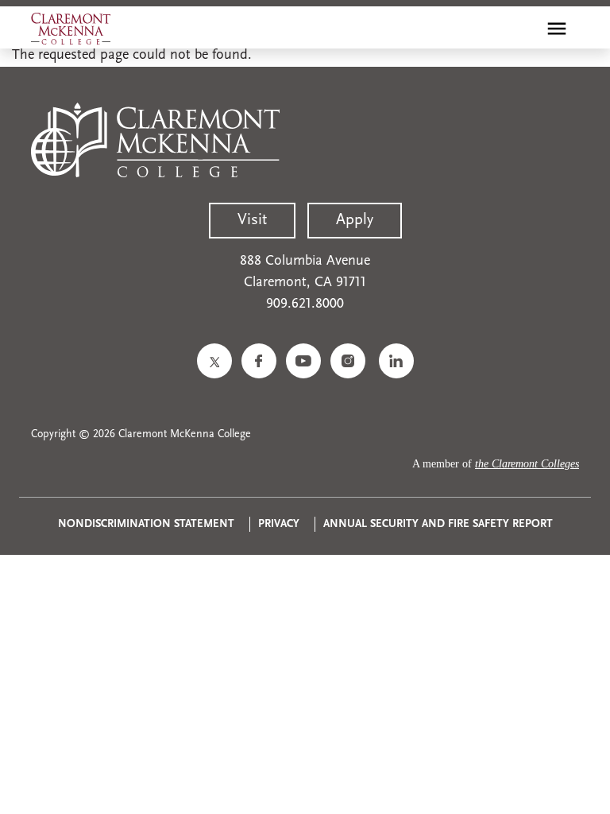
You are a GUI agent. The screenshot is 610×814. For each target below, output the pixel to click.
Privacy (278, 524)
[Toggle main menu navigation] (557, 29)
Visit (252, 220)
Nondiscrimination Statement (146, 524)
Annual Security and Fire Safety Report (438, 524)
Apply (354, 220)
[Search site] (523, 29)
